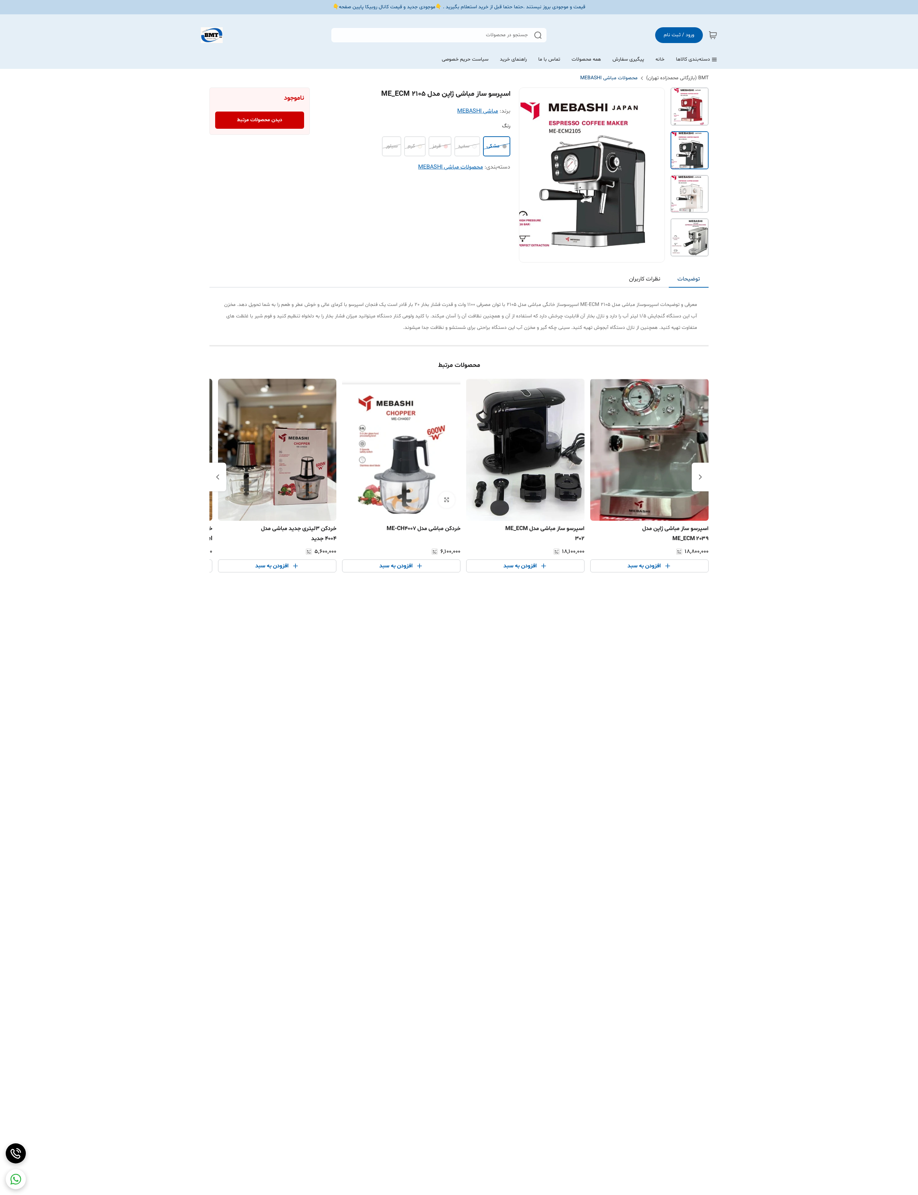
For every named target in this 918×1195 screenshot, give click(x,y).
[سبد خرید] (713, 35)
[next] (217, 477)
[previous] (700, 477)
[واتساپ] (16, 1179)
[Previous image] (529, 175)
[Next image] (654, 175)
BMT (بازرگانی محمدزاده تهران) (677, 78)
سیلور (392, 146)
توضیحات (688, 279)
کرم (411, 146)
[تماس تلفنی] (16, 1153)
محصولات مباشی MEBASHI (609, 78)
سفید (463, 146)
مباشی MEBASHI (477, 111)
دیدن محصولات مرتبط (259, 120)
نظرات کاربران (644, 279)
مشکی (493, 146)
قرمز (436, 146)
